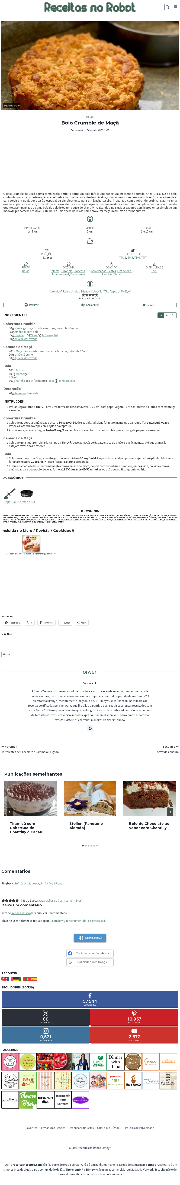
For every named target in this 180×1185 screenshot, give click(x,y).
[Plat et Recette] (133, 1080)
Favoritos (31, 1128)
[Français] (10, 979)
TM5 (130, 258)
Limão (18, 354)
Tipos (43, 335)
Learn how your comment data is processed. (78, 921)
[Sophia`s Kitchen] (151, 1080)
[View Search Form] (167, 7)
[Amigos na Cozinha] (10, 1061)
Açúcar (20, 370)
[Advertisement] (90, 162)
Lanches (107, 274)
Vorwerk (79, 130)
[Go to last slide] (10, 812)
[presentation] (30, 798)
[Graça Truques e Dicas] (151, 1061)
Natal (117, 274)
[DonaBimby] (133, 1061)
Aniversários (98, 271)
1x (160, 315)
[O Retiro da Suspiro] (80, 1080)
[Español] (34, 979)
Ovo (13, 377)
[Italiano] (22, 979)
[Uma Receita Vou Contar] (80, 1100)
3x (173, 315)
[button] (83, 295)
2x (167, 315)
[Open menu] (175, 6)
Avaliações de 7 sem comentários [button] (60, 901)
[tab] (83, 846)
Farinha (19, 335)
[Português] (28, 979)
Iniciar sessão (93, 938)
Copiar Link (92, 305)
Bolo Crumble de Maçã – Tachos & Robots (39, 883)
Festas (112, 271)
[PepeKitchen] (115, 1080)
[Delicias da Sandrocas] (98, 1061)
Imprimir (33, 305)
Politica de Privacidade (139, 1128)
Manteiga (20, 328)
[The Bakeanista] (10, 1100)
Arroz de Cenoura (168, 749)
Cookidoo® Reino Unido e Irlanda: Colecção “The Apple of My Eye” (90, 291)
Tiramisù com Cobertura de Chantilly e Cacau (26, 828)
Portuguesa (77, 274)
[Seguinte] (170, 812)
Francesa (79, 271)
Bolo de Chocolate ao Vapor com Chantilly (149, 826)
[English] (4, 979)
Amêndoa (20, 332)
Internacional (60, 274)
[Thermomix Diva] (45, 1100)
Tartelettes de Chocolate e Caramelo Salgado (30, 749)
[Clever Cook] (63, 1061)
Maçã (19, 351)
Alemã (55, 271)
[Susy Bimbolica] (168, 1080)
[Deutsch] (16, 979)
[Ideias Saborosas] (168, 1061)
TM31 (122, 258)
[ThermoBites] (28, 1100)
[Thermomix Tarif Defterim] (63, 1100)
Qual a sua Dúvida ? (109, 1128)
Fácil (154, 271)
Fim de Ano (124, 271)
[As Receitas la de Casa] (28, 1061)
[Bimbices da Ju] (45, 1061)
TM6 (137, 258)
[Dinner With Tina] (115, 1061)
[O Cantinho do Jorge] (45, 1080)
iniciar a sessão (20, 913)
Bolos (90, 117)
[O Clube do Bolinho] (63, 1080)
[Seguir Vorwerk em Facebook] (90, 728)
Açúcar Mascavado (25, 339)
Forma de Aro (26, 502)
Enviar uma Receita (53, 1128)
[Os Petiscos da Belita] (98, 1080)
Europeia (66, 271)
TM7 (144, 258)
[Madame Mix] (28, 1080)
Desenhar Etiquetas (81, 1128)
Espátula (10, 502)
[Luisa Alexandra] (10, 1080)
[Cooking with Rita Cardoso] (80, 1061)
